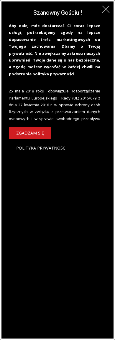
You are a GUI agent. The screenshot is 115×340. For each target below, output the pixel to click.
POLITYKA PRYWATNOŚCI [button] (41, 148)
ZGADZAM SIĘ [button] (30, 133)
